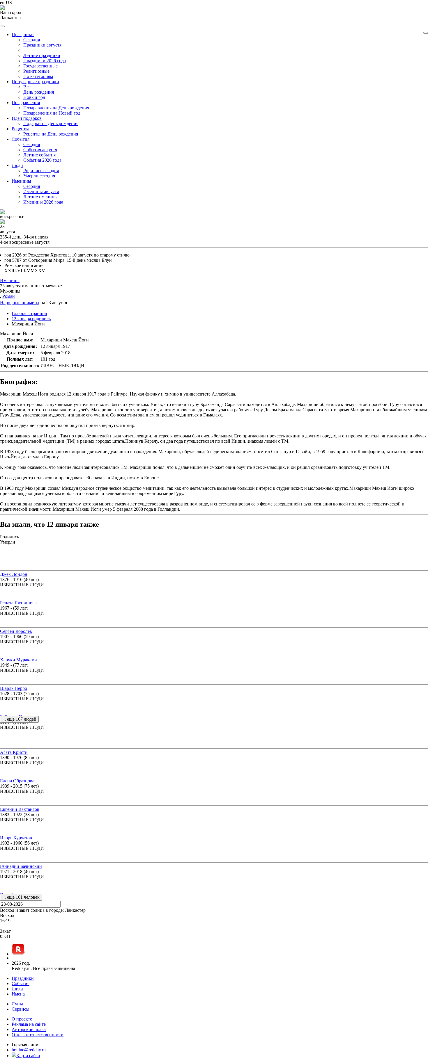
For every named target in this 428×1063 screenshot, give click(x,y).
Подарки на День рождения (50, 123)
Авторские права (29, 1029)
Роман (8, 296)
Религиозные (36, 71)
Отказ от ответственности (37, 1034)
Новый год (34, 97)
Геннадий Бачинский (21, 866)
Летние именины (40, 196)
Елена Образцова (17, 780)
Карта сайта (28, 1055)
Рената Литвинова (18, 602)
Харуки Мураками (18, 659)
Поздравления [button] (26, 102)
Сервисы (20, 1009)
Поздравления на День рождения (56, 107)
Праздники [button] (23, 34)
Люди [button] (17, 165)
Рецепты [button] (20, 128)
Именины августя (41, 191)
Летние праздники (41, 55)
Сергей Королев (16, 631)
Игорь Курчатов (16, 837)
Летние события (39, 154)
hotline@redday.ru (29, 1049)
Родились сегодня (41, 170)
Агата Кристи (14, 752)
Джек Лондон (13, 574)
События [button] (20, 139)
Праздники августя (42, 44)
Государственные (40, 65)
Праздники (23, 978)
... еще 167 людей (19, 719)
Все (27, 86)
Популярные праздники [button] (35, 81)
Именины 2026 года (43, 202)
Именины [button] (21, 181)
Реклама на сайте (29, 1024)
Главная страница (29, 313)
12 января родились (31, 318)
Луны (17, 1003)
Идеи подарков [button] (27, 118)
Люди (17, 988)
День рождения (38, 92)
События (20, 983)
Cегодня (31, 39)
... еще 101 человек (21, 897)
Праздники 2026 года (44, 60)
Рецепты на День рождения (50, 133)
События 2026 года (42, 160)
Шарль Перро (13, 688)
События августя (40, 149)
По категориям (38, 76)
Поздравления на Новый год (51, 113)
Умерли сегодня (39, 175)
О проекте (22, 1018)
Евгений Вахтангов (19, 809)
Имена (18, 993)
